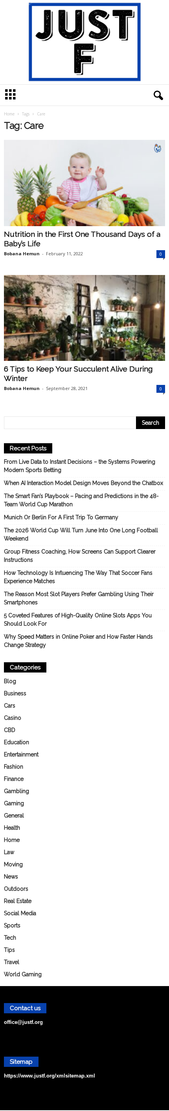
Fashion (13, 767)
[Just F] (84, 42)
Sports (12, 925)
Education (16, 742)
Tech (10, 938)
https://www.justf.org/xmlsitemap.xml (49, 1076)
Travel (11, 962)
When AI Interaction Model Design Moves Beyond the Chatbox (83, 483)
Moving (13, 864)
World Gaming (23, 974)
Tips (9, 950)
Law (9, 852)
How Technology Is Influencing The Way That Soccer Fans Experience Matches (78, 577)
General (14, 815)
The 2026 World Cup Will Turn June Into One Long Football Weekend (81, 534)
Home (9, 114)
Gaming (14, 803)
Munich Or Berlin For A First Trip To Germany (61, 517)
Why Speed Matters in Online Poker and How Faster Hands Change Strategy (78, 641)
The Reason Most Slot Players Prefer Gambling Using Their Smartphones (79, 598)
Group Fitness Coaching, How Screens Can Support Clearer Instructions (80, 555)
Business (15, 693)
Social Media (20, 913)
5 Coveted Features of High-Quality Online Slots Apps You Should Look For (78, 619)
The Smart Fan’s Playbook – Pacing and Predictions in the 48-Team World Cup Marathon (81, 500)
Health (12, 828)
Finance (14, 779)
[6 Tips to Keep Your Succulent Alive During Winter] (84, 318)
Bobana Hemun (22, 253)
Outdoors (16, 889)
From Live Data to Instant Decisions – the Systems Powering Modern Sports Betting (79, 466)
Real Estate (17, 901)
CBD (9, 730)
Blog (10, 681)
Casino (12, 718)
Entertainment (21, 754)
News (11, 876)
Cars (9, 705)
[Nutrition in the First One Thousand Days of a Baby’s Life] (84, 183)
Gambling (16, 791)
